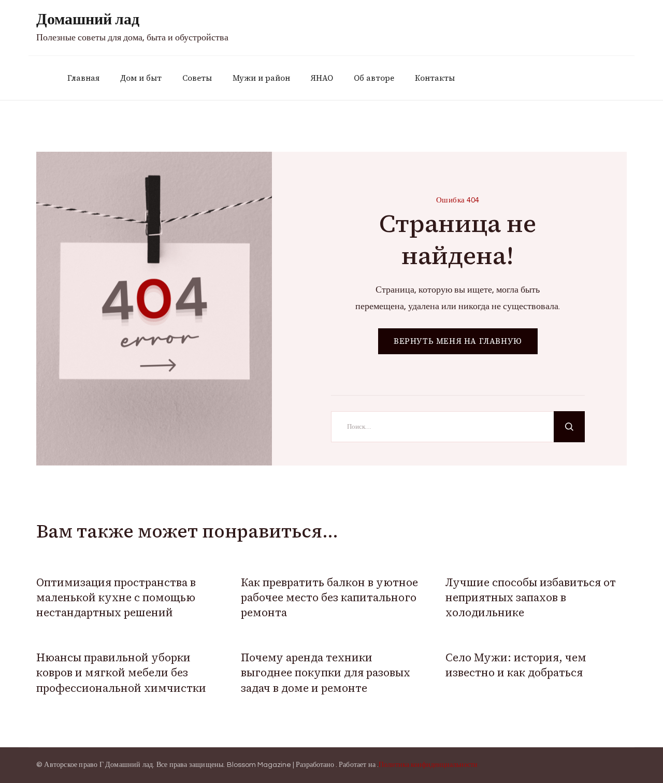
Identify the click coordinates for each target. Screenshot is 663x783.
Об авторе (374, 78)
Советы (197, 78)
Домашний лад (87, 19)
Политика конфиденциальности (428, 765)
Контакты (435, 78)
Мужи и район (261, 78)
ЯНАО (322, 78)
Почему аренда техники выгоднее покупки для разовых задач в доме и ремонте (325, 672)
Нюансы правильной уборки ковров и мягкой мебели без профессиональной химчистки (121, 672)
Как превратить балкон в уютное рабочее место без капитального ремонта (329, 597)
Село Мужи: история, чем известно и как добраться (515, 665)
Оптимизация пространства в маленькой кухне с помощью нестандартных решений (116, 597)
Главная (83, 78)
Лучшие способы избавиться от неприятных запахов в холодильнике (530, 597)
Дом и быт (141, 78)
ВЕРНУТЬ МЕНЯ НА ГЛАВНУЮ (458, 341)
